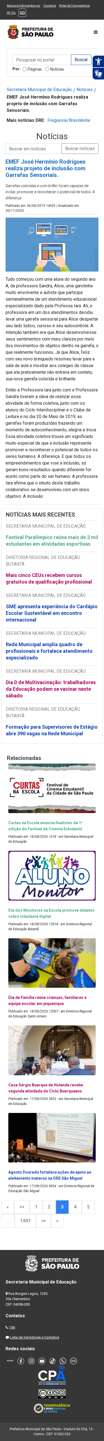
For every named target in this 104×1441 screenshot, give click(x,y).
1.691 (25, 1220)
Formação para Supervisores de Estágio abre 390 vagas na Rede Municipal (52, 730)
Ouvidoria (49, 5)
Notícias (57, 69)
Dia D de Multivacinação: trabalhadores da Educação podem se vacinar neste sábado (51, 688)
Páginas (35, 69)
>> (43, 1220)
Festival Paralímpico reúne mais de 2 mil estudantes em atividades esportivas (52, 540)
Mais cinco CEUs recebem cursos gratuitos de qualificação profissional (49, 578)
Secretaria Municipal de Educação (39, 89)
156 (12, 1327)
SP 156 (11, 12)
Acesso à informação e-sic (23, 5)
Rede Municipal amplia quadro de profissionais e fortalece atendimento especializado (49, 651)
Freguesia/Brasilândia (68, 120)
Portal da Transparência (74, 5)
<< (21, 1207)
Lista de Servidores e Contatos (34, 1337)
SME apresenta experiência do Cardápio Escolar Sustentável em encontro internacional (52, 613)
